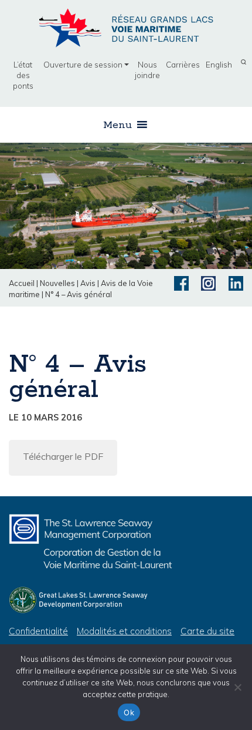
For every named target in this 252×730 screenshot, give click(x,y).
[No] (237, 687)
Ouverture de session (82, 64)
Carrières (183, 64)
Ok (129, 712)
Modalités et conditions (124, 631)
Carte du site (207, 631)
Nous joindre (147, 69)
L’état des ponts (23, 74)
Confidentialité (38, 631)
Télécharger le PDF (63, 456)
